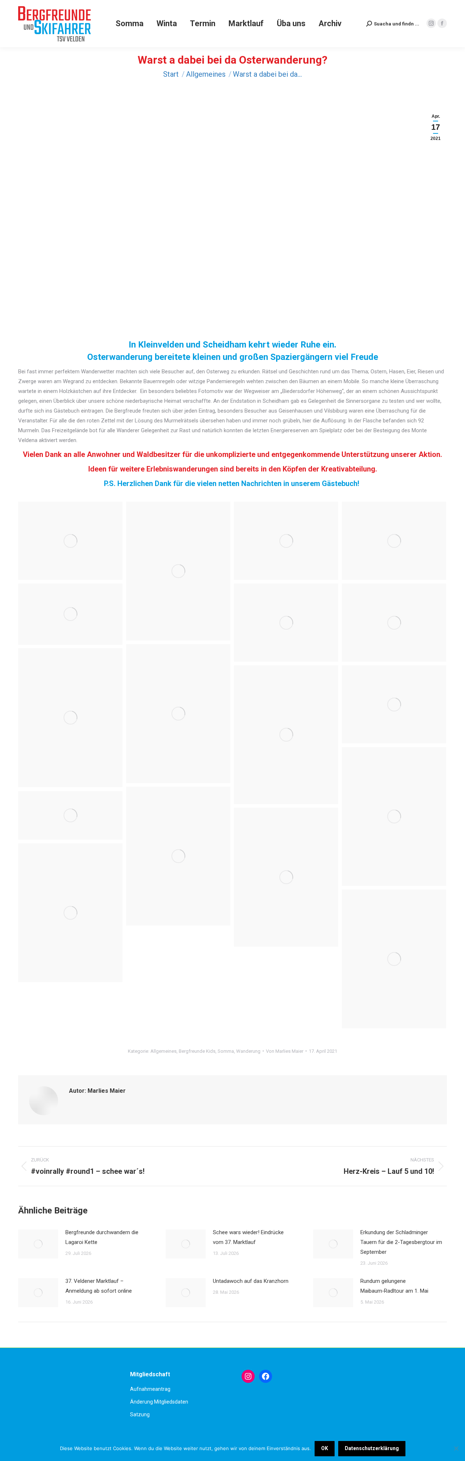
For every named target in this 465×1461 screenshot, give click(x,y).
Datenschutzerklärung (372, 1448)
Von (284, 1051)
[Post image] (38, 1244)
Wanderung (248, 1051)
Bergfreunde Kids (197, 1051)
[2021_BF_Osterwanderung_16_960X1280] (178, 571)
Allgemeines (163, 1051)
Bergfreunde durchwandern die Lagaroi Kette (101, 1237)
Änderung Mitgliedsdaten (159, 1402)
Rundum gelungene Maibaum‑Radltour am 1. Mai (394, 1286)
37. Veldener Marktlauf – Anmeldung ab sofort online (98, 1286)
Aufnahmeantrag (150, 1389)
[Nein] (456, 1448)
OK (324, 1448)
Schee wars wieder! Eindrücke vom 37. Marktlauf (248, 1237)
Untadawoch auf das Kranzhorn (250, 1281)
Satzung (140, 1414)
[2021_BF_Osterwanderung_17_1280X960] (70, 541)
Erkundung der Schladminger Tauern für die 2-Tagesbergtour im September (401, 1242)
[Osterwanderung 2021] (70, 717)
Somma (226, 1051)
